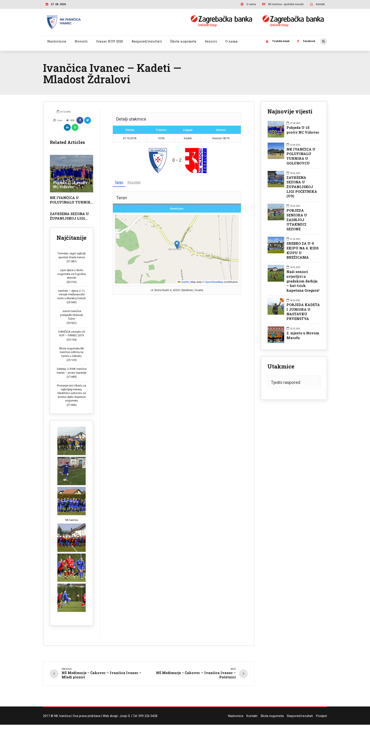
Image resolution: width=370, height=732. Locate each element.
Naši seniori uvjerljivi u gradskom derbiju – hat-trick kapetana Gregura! (302, 281)
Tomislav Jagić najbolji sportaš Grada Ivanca (72, 255)
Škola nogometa (183, 41)
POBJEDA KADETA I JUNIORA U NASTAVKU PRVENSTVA (303, 311)
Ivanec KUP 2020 (109, 41)
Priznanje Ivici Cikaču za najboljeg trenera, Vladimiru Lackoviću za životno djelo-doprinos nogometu (71, 393)
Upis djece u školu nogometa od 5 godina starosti (71, 274)
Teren (119, 182)
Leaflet (184, 282)
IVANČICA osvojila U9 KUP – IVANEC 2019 (71, 333)
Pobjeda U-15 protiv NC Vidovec (70, 184)
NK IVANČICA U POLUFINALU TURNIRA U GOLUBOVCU (71, 202)
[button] (177, 244)
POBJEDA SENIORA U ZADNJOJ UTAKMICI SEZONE (296, 219)
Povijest (321, 716)
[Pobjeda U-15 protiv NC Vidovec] (71, 174)
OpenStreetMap (214, 282)
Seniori (211, 41)
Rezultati (134, 182)
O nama (231, 41)
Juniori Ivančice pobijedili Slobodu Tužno (71, 314)
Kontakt (251, 716)
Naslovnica (56, 41)
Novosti (81, 41)
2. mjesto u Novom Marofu (302, 335)
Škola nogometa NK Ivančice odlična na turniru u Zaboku (71, 352)
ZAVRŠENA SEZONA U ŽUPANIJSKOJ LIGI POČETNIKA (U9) (69, 218)
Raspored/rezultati (146, 41)
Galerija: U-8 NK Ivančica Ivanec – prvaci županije (72, 370)
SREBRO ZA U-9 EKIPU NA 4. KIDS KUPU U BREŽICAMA (302, 250)
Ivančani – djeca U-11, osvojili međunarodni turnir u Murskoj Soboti (72, 294)
